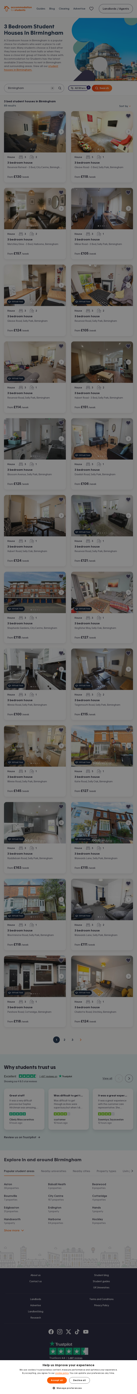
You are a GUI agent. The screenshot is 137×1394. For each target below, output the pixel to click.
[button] (68, 1388)
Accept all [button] (57, 1380)
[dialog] (68, 1377)
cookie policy (62, 1373)
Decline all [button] (79, 1380)
